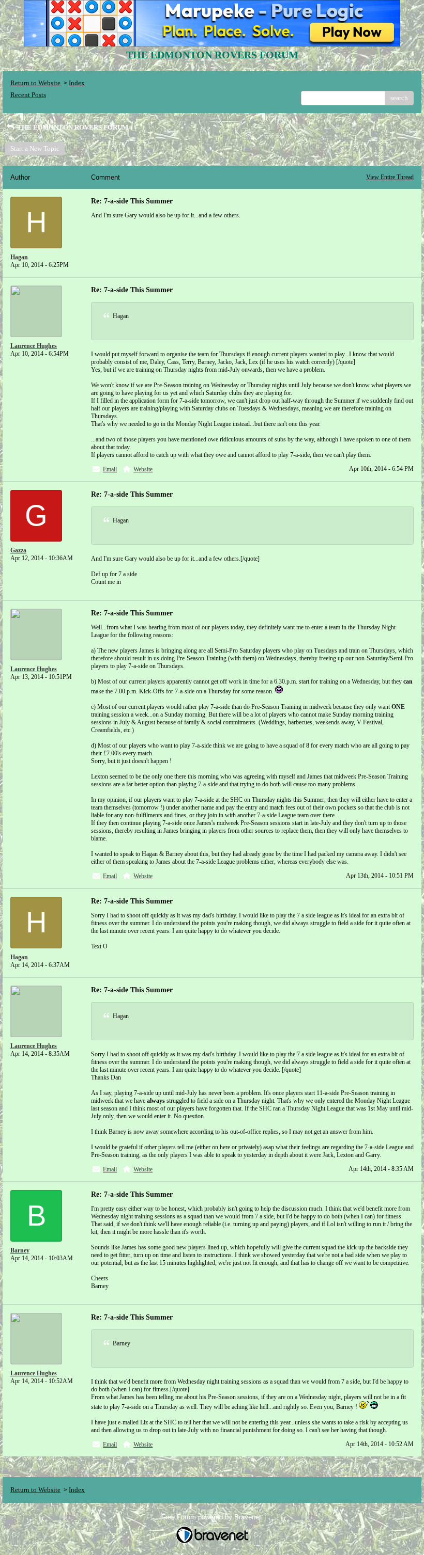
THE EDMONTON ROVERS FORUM (72, 127)
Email (110, 469)
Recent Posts (28, 95)
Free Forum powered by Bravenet (212, 1517)
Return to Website (35, 83)
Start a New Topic (34, 148)
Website (143, 469)
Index (77, 83)
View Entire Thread (390, 177)
